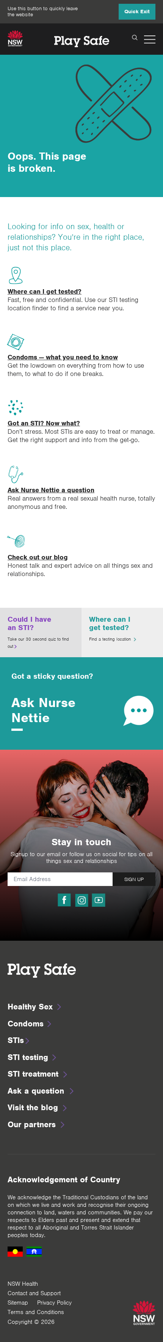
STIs (16, 1040)
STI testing (28, 1057)
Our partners (32, 1124)
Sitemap (18, 1303)
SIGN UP (134, 879)
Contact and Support (34, 1293)
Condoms (26, 1023)
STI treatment (33, 1074)
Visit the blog (33, 1107)
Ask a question (36, 1091)
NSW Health (23, 1284)
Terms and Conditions (36, 1312)
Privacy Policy (54, 1303)
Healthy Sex (30, 1006)
